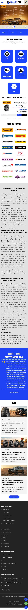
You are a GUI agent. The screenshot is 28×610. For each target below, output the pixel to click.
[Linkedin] (5, 590)
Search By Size (6, 26)
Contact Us (6, 555)
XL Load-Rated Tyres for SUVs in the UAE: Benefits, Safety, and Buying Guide (13, 424)
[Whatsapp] (26, 603)
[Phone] (26, 607)
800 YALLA (20, 337)
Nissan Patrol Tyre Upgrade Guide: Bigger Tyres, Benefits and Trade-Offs (12, 482)
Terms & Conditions (11, 598)
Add (24, 114)
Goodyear (6, 543)
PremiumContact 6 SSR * (20, 102)
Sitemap (5, 569)
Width (3, 32)
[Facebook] (2, 590)
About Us (6, 509)
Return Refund (7, 557)
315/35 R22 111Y (20, 103)
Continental (7, 532)
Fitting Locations (8, 523)
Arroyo (5, 535)
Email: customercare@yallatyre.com (13, 582)
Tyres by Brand (7, 515)
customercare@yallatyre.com (12, 343)
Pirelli (5, 537)
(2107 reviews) (23, 107)
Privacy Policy (18, 598)
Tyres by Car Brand (9, 520)
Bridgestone (7, 546)
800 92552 (7, 585)
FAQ (4, 560)
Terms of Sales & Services (14, 601)
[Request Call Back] (26, 599)
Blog (4, 566)
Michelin (5, 540)
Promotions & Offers (9, 563)
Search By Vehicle (22, 26)
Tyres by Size (7, 517)
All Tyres (6, 512)
